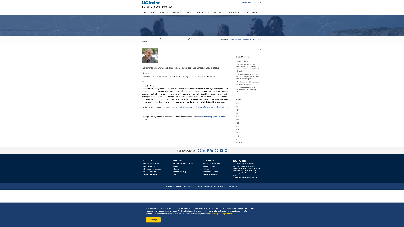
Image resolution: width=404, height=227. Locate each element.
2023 (237, 113)
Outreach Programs (211, 172)
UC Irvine (171, 186)
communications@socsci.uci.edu (211, 117)
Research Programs (211, 174)
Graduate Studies (210, 166)
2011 (259, 39)
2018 (237, 129)
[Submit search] (259, 7)
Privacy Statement (150, 174)
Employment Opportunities (183, 163)
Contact (254, 12)
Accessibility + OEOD (151, 163)
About (153, 12)
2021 (237, 120)
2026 (237, 103)
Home (146, 12)
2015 (237, 139)
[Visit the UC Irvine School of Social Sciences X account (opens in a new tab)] (216, 150)
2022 (237, 116)
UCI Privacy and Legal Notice (220, 214)
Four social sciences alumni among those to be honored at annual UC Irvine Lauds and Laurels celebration (248, 67)
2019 (237, 126)
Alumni (206, 169)
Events (176, 169)
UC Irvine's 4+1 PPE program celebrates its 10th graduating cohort (246, 89)
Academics (164, 12)
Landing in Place (242, 61)
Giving (246, 12)
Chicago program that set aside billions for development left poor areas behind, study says (247, 76)
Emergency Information (152, 169)
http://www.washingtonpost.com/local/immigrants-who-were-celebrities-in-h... (197, 107)
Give (175, 174)
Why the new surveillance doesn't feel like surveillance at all (247, 83)
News (254, 39)
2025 (237, 107)
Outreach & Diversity (202, 12)
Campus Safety (149, 166)
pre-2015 (239, 142)
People (187, 12)
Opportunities (219, 12)
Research (176, 12)
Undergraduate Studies (212, 163)
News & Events (234, 12)
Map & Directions (150, 172)
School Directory (180, 172)
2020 (237, 123)
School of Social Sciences (183, 186)
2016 (237, 136)
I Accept (153, 220)
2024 (237, 110)
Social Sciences (236, 39)
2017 (237, 133)
